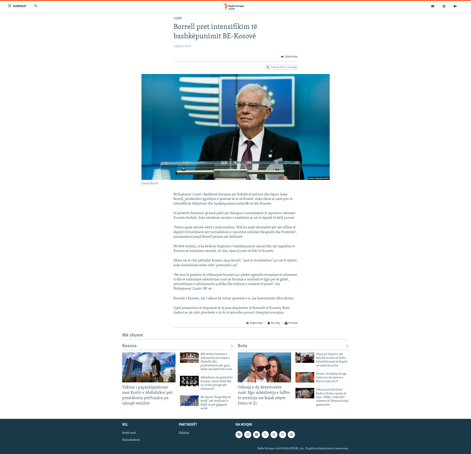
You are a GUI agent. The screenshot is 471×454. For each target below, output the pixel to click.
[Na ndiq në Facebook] (239, 434)
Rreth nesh (129, 433)
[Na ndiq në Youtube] (256, 434)
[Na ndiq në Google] (291, 434)
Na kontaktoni (131, 440)
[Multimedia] (455, 6)
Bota (242, 346)
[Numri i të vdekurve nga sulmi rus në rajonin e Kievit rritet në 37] (304, 377)
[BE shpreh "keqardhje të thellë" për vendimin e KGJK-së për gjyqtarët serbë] (189, 400)
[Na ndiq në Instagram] (247, 434)
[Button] (289, 56)
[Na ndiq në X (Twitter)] (265, 434)
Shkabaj (184, 433)
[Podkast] (444, 6)
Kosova (129, 346)
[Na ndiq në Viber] (282, 434)
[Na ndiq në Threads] (273, 434)
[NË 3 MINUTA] (432, 6)
